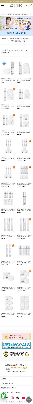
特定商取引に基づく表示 (8, 388)
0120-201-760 (19, 368)
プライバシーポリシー (7, 383)
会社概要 (4, 378)
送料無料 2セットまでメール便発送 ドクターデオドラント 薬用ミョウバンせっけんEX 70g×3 (8, 315)
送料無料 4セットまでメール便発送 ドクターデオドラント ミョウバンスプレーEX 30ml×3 (8, 237)
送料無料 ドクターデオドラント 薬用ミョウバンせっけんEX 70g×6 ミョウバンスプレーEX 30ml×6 (8, 211)
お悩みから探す (26, 14)
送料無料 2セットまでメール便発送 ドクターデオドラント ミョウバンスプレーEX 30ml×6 (24, 263)
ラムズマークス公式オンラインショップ (10, 14)
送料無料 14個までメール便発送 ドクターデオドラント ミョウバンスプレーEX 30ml (24, 211)
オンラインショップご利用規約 (10, 392)
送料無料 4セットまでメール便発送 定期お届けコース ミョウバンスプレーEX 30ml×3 (24, 237)
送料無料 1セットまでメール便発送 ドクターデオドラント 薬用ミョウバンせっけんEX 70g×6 (24, 315)
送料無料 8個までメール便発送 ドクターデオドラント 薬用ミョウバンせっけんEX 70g (8, 289)
